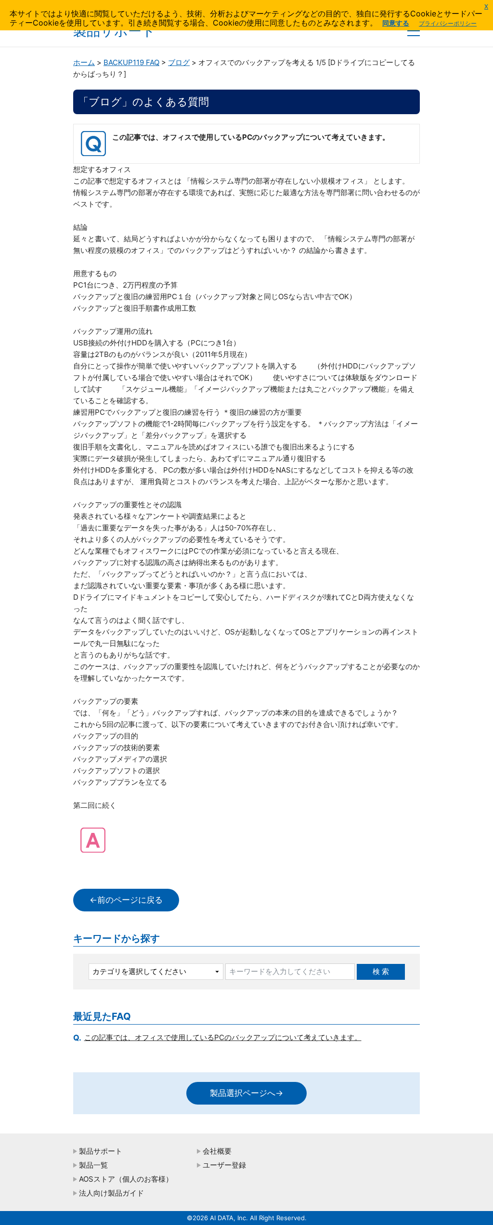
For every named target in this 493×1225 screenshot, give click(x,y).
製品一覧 (93, 1165)
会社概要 (217, 1151)
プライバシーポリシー (448, 23)
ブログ (179, 62)
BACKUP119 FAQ (131, 62)
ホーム (84, 62)
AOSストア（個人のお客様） (126, 1179)
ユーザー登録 (224, 1165)
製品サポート (100, 1151)
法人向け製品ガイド (111, 1193)
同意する (395, 23)
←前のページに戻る (126, 900)
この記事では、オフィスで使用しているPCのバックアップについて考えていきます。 (223, 1037)
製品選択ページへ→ (246, 1093)
